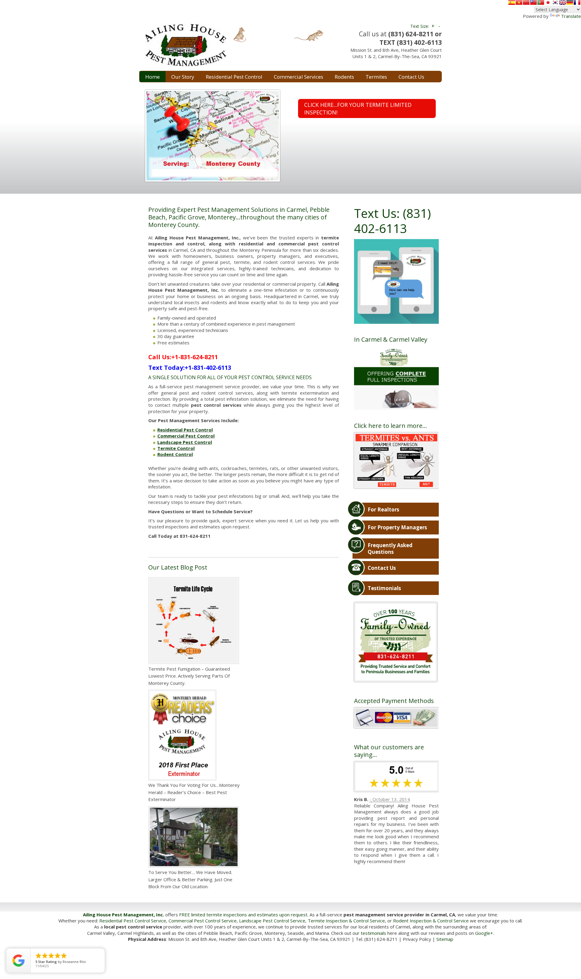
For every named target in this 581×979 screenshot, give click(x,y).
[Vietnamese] (519, 2)
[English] (562, 2)
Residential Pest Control (185, 430)
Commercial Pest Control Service (203, 921)
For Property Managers (397, 527)
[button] (141, 135)
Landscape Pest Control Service (272, 921)
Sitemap (444, 939)
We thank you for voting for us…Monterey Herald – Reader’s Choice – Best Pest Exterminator (194, 792)
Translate (571, 16)
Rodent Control (175, 454)
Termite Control (176, 448)
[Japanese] (548, 2)
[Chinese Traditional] (533, 2)
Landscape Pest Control (184, 442)
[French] (577, 2)
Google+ (484, 933)
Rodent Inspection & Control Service (431, 921)
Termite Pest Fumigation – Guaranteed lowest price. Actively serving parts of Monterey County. (189, 676)
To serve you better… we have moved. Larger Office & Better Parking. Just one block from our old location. (190, 879)
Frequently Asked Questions (390, 548)
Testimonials (384, 588)
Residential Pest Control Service (132, 921)
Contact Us (382, 567)
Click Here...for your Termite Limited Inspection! (358, 108)
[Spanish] (511, 2)
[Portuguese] (540, 2)
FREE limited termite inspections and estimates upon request (243, 915)
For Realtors (383, 509)
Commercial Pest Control (186, 436)
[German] (569, 2)
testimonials (373, 933)
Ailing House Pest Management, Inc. (123, 915)
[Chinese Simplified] (526, 2)
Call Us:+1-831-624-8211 (183, 357)
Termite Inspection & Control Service (346, 921)
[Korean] (555, 2)
